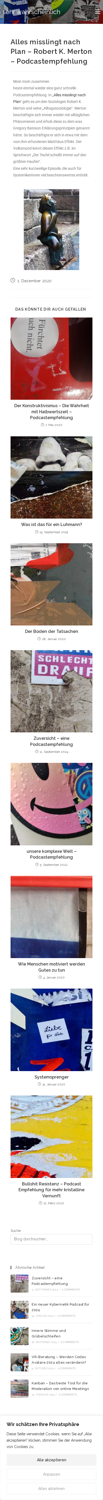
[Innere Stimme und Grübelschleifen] (20, 1336)
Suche (16, 1231)
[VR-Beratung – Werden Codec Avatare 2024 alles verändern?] (20, 1362)
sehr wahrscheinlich (31, 12)
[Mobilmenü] (97, 12)
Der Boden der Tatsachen (51, 631)
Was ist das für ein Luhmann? (51, 524)
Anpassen (51, 1474)
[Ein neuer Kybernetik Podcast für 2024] (20, 1310)
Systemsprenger (52, 1077)
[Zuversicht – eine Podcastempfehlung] (20, 1284)
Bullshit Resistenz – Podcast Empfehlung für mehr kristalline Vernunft (51, 1189)
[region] (51, 1458)
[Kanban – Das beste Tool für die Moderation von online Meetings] (20, 1389)
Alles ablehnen (51, 1488)
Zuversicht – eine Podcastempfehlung (51, 741)
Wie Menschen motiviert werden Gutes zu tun (51, 967)
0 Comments (71, 1289)
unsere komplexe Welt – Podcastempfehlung (52, 854)
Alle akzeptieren (51, 1460)
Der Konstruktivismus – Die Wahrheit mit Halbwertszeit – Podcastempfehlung (51, 411)
